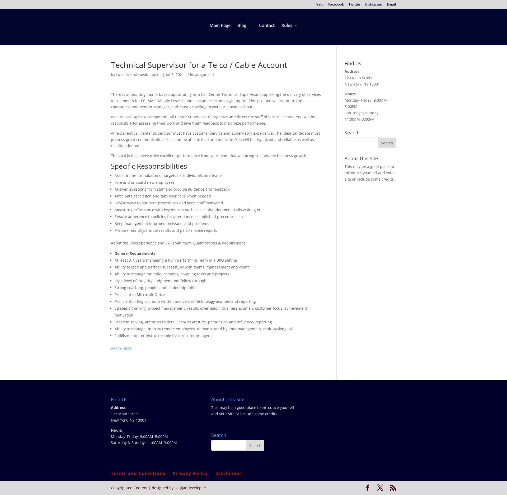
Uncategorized (201, 74)
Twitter (354, 5)
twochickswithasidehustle (139, 74)
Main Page (220, 25)
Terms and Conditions (138, 473)
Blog (241, 25)
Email (391, 5)
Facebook (336, 5)
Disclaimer (228, 473)
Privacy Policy (190, 473)
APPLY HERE (121, 348)
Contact (267, 25)
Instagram (373, 5)
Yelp (319, 5)
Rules (286, 25)
